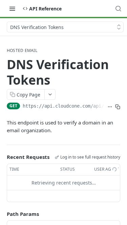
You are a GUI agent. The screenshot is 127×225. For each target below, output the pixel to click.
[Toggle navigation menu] (12, 8)
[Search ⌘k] (118, 8)
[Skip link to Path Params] (2, 214)
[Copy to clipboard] (117, 107)
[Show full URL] (109, 107)
